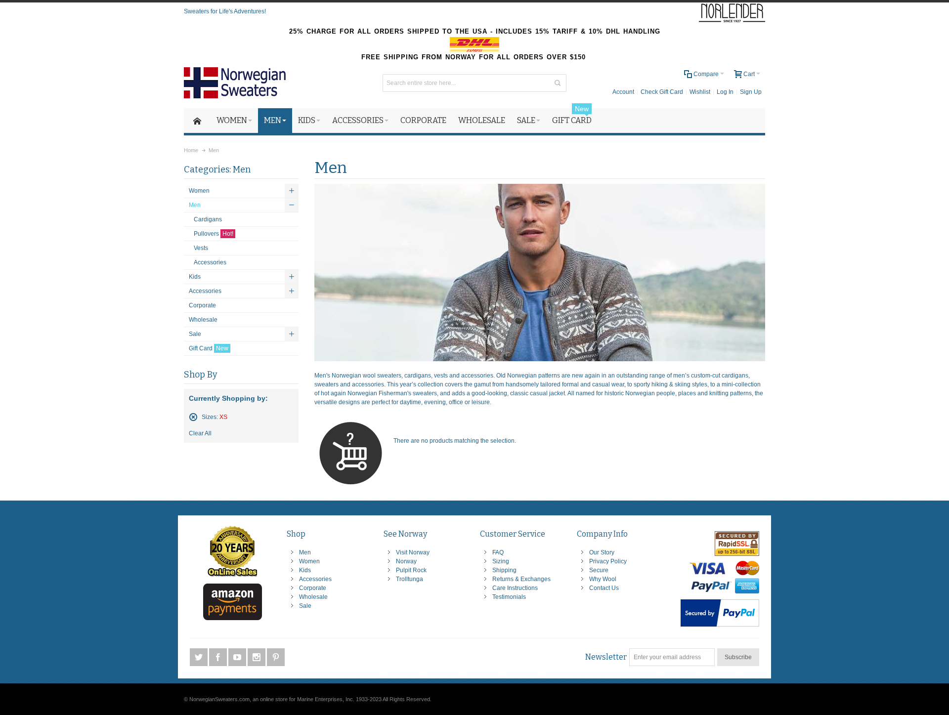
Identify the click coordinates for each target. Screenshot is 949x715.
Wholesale (313, 596)
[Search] (557, 83)
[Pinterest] (276, 657)
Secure (598, 570)
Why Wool (602, 579)
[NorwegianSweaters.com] (238, 82)
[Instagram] (257, 657)
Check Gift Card (662, 91)
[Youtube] (238, 657)
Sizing (500, 561)
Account (623, 91)
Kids (305, 570)
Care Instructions (515, 588)
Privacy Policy (608, 561)
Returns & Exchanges (521, 579)
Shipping (504, 570)
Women (309, 561)
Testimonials (509, 596)
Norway (406, 561)
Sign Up (751, 91)
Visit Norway (413, 552)
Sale (305, 605)
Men (305, 552)
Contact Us (604, 588)
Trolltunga (409, 579)
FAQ (498, 552)
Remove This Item (193, 417)
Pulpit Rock (411, 570)
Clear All (200, 433)
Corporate (312, 588)
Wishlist (700, 91)
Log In (725, 91)
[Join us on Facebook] (218, 657)
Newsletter (606, 657)
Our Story (601, 552)
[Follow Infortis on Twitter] (199, 657)
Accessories (315, 579)
